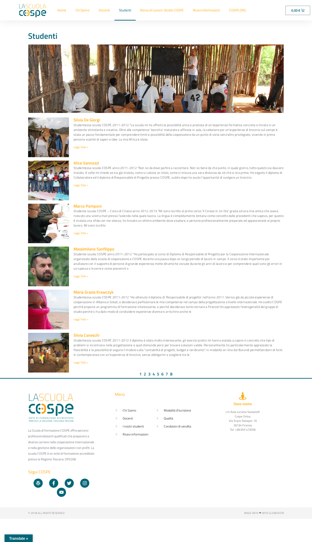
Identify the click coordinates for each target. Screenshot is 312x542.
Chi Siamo (82, 10)
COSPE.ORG (237, 10)
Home (61, 10)
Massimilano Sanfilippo (94, 249)
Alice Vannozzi (86, 163)
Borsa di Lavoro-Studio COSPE (162, 10)
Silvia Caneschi (86, 335)
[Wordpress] (38, 483)
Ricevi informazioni (206, 10)
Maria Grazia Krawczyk (94, 292)
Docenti (104, 10)
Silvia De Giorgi (87, 120)
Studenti (125, 10)
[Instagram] (84, 483)
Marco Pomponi (88, 206)
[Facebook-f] (53, 483)
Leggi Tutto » (81, 147)
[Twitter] (69, 483)
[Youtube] (61, 492)
